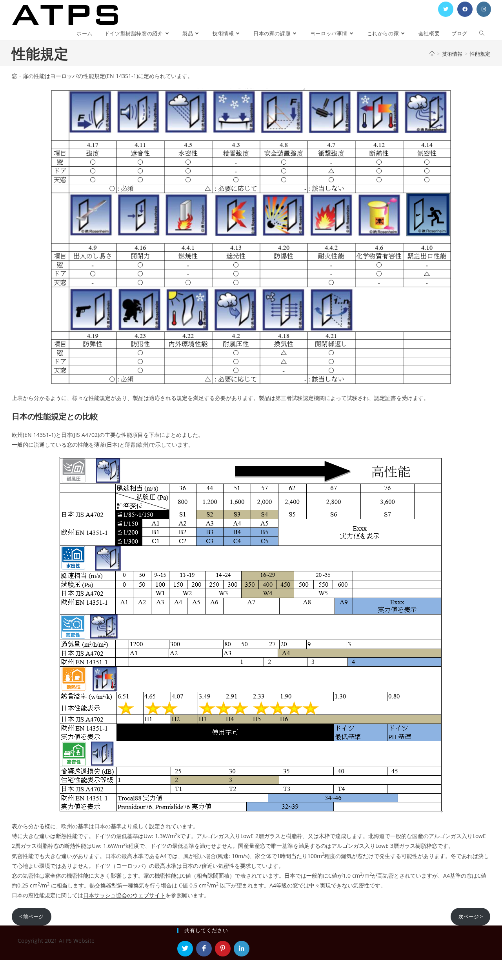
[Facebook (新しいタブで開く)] (465, 9)
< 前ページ (31, 916)
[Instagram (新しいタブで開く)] (484, 9)
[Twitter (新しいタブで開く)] (445, 9)
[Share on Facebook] (204, 948)
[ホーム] (432, 53)
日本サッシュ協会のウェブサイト (124, 895)
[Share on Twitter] (185, 948)
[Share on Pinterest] (223, 948)
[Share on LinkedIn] (241, 948)
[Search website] (481, 33)
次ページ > (470, 916)
